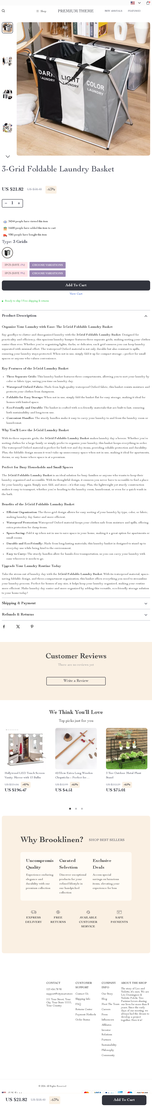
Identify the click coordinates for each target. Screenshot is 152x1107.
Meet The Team (111, 1004)
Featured (134, 11)
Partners (106, 1040)
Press (105, 1014)
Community (108, 1055)
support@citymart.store (59, 994)
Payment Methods (85, 1014)
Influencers (108, 1020)
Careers (106, 1009)
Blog (104, 999)
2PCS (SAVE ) (15, 265)
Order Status (82, 1020)
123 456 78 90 (54, 989)
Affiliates (106, 1025)
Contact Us (81, 994)
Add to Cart (124, 1100)
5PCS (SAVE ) (15, 273)
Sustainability (109, 1045)
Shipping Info (82, 999)
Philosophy (108, 1050)
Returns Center (83, 1009)
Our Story (107, 994)
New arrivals (113, 11)
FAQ (78, 1004)
